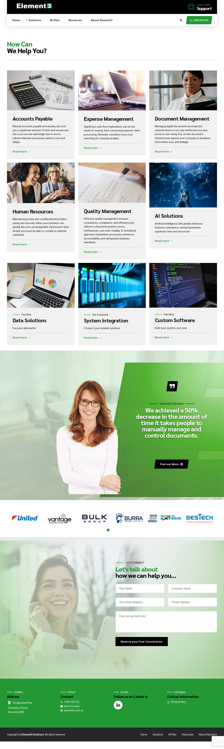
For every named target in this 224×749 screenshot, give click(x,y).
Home (16, 20)
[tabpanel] (24, 518)
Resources (75, 20)
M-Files (55, 20)
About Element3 (101, 20)
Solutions (35, 20)
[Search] (181, 20)
